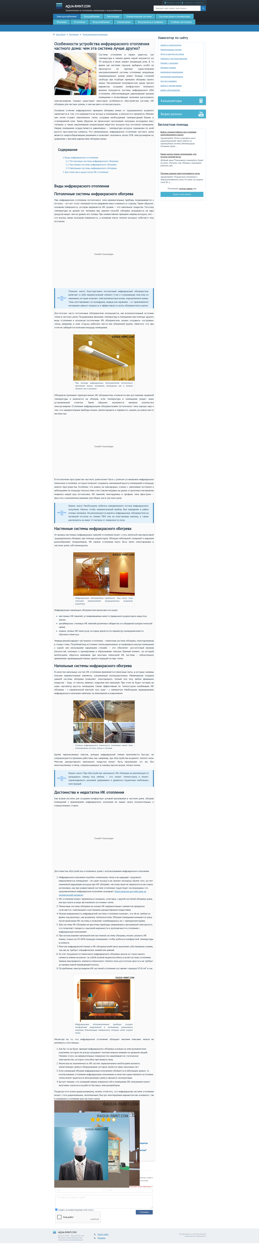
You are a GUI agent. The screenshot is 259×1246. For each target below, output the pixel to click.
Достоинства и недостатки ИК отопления (85, 172)
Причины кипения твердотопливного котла (180, 173)
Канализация (123, 21)
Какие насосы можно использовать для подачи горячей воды (178, 155)
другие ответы (186, 188)
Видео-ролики (171, 114)
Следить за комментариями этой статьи (75, 1210)
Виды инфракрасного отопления (80, 157)
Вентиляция (113, 16)
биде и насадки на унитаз (172, 54)
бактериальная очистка (171, 49)
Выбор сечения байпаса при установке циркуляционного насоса (178, 133)
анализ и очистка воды (171, 45)
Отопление (79, 21)
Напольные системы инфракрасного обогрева (91, 168)
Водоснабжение (101, 21)
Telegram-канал (173, 3)
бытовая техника (168, 67)
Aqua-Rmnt (60, 34)
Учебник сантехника (181, 21)
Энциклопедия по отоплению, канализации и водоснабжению (93, 7)
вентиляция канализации (172, 72)
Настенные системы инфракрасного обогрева (91, 164)
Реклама (101, 1238)
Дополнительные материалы (95, 34)
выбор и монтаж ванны (171, 85)
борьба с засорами (169, 63)
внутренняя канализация (172, 76)
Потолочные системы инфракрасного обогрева (92, 161)
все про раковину (169, 81)
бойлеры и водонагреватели (174, 58)
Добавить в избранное (194, 3)
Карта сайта (103, 1234)
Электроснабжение (66, 16)
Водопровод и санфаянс (150, 21)
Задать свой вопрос (182, 194)
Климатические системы (139, 16)
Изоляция (61, 21)
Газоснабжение (92, 16)
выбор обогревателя (170, 90)
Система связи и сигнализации (174, 16)
